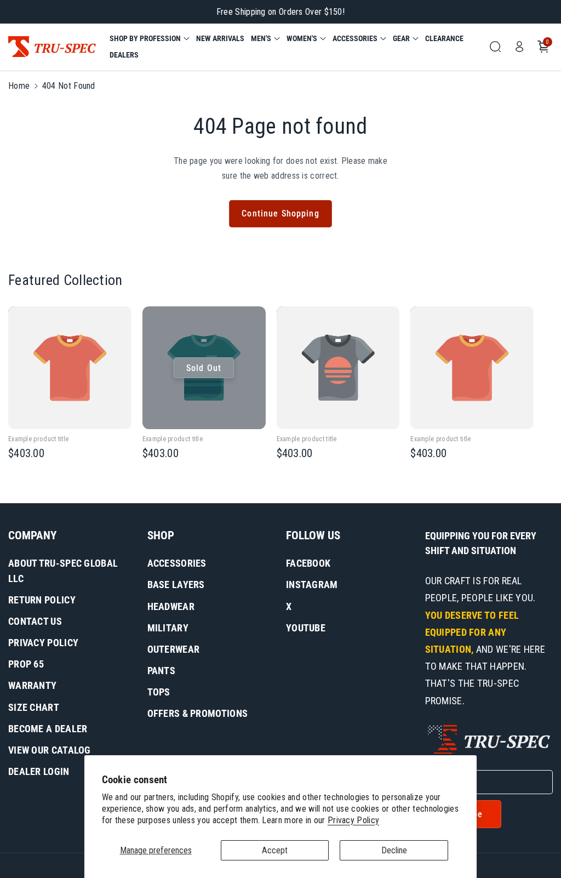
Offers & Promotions (197, 713)
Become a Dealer (48, 728)
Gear (401, 38)
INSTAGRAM (312, 584)
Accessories (355, 38)
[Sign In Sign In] (519, 46)
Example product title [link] (38, 439)
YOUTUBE (305, 628)
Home (19, 86)
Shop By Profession (145, 38)
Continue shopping (280, 213)
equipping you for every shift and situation (480, 543)
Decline (394, 850)
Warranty (32, 685)
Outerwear (173, 649)
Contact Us (35, 621)
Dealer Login (39, 771)
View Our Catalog (49, 750)
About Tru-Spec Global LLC (63, 570)
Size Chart (33, 707)
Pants (161, 670)
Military (167, 628)
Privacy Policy (353, 820)
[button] (149, 38)
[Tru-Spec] (52, 47)
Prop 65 (26, 664)
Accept (275, 850)
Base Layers (176, 584)
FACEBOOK (308, 563)
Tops (158, 692)
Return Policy (42, 600)
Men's (261, 38)
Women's (302, 38)
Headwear (170, 606)
